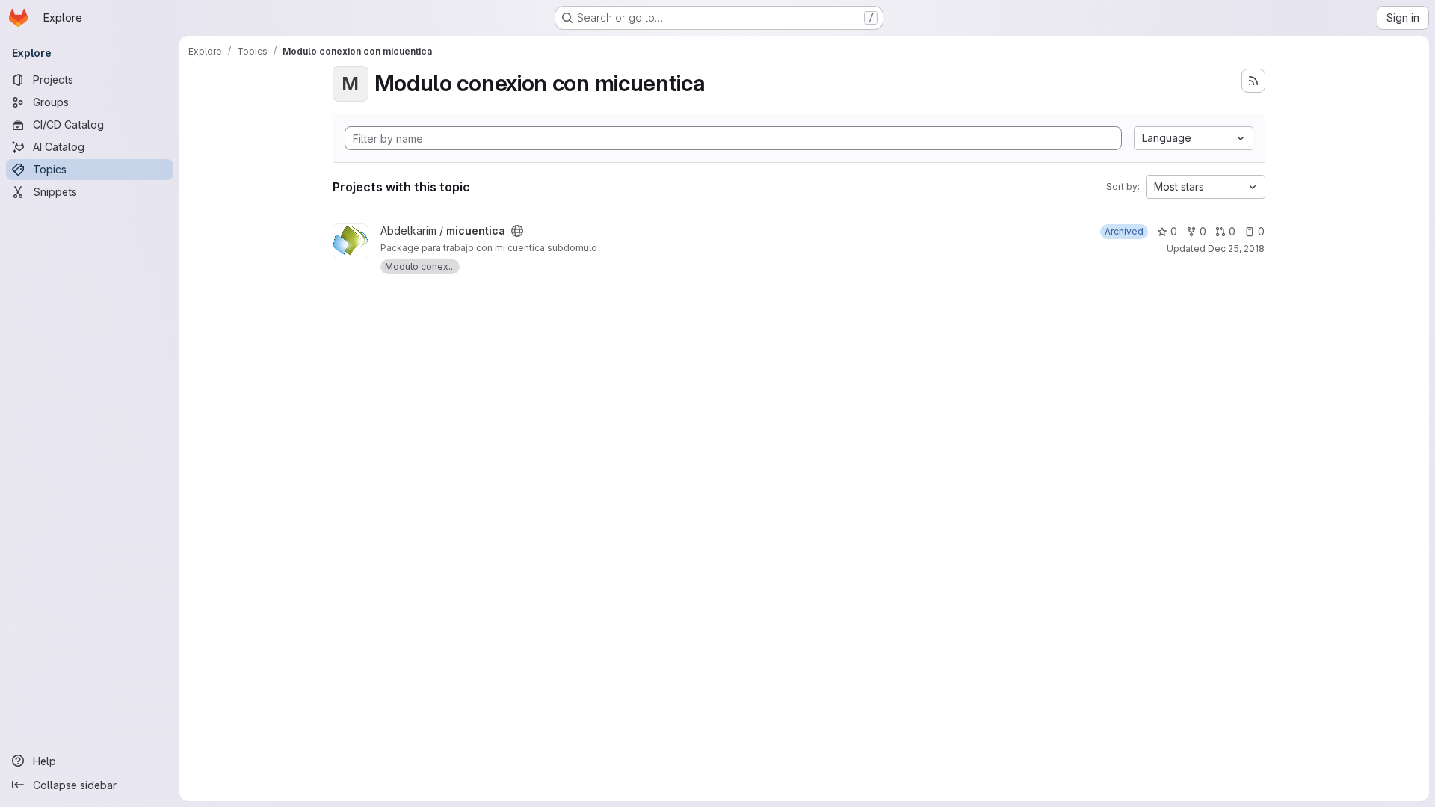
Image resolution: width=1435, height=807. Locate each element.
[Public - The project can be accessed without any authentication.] (517, 231)
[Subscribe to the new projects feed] (1253, 81)
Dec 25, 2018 (1236, 248)
